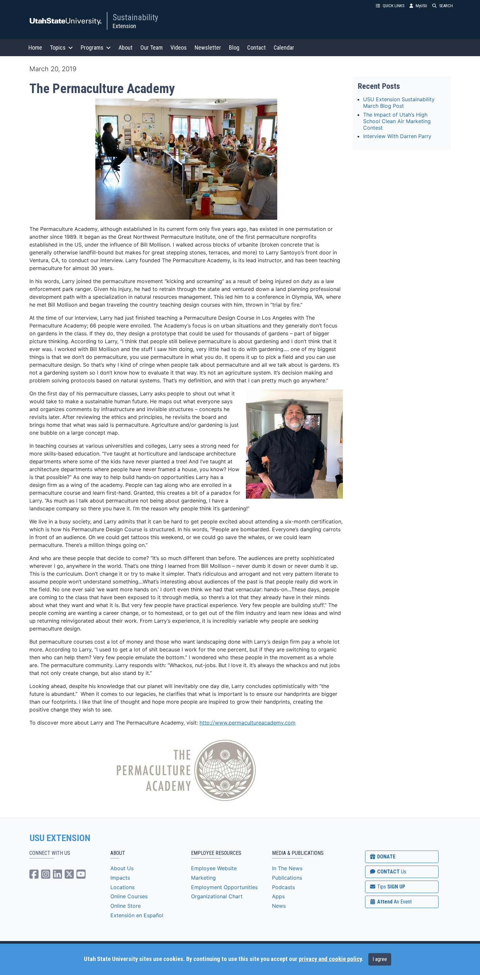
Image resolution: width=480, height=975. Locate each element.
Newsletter (208, 47)
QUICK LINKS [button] (393, 5)
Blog (234, 47)
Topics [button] (58, 47)
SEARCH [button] (446, 5)
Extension (124, 26)
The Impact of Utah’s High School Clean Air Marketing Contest (397, 121)
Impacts (120, 877)
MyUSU (421, 5)
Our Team (151, 47)
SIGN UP (390, 887)
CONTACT (391, 872)
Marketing (203, 877)
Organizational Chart (217, 896)
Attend (394, 902)
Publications (287, 877)
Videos (178, 47)
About (126, 47)
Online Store (125, 906)
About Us (122, 868)
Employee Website (214, 868)
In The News (287, 868)
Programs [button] (92, 47)
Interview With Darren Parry (397, 136)
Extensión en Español (136, 915)
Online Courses (129, 896)
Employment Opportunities (224, 887)
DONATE (385, 857)
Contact (256, 47)
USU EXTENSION (60, 838)
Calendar (284, 47)
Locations (122, 887)
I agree (380, 959)
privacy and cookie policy (330, 959)
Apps (278, 896)
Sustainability (135, 17)
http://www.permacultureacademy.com (248, 722)
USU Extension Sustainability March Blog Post (399, 102)
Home (35, 47)
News (279, 906)
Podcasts (283, 887)
